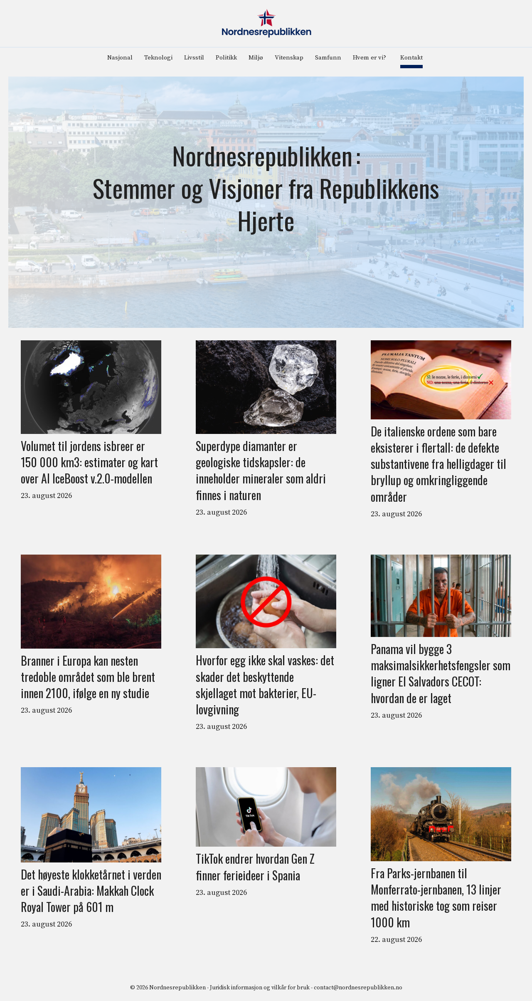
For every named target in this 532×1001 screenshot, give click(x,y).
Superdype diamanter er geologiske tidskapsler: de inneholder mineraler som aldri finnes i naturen (261, 470)
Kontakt (411, 58)
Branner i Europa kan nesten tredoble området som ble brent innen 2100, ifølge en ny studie (88, 676)
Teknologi (158, 58)
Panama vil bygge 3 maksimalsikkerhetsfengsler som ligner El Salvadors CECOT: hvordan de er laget (440, 673)
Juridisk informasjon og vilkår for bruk (260, 987)
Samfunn (328, 58)
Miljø (256, 58)
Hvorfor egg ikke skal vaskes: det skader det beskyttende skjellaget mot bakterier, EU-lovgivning (265, 684)
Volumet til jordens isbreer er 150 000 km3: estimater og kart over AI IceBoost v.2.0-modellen (89, 462)
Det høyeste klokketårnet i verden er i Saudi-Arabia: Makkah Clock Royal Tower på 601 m (91, 890)
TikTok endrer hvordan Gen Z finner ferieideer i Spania (255, 866)
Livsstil (194, 58)
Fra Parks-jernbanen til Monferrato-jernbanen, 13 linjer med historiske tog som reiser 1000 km (436, 897)
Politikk (226, 58)
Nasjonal (120, 58)
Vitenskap (289, 58)
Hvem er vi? (369, 58)
